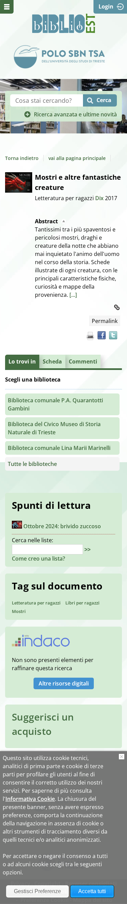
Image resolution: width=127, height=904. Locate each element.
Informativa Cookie (30, 799)
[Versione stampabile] (90, 336)
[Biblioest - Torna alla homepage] (63, 23)
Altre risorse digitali (64, 683)
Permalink (105, 321)
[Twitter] (113, 335)
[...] (73, 294)
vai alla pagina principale (77, 158)
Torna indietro (22, 158)
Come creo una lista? (38, 558)
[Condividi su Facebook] (102, 335)
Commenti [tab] (83, 361)
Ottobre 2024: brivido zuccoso (62, 526)
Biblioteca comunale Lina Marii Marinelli (59, 448)
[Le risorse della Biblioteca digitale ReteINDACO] (41, 642)
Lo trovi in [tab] (22, 361)
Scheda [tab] (52, 361)
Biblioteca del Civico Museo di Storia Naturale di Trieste (54, 428)
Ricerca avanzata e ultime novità (75, 114)
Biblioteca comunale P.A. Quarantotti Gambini (55, 404)
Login (106, 6)
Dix (100, 198)
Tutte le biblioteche (32, 464)
